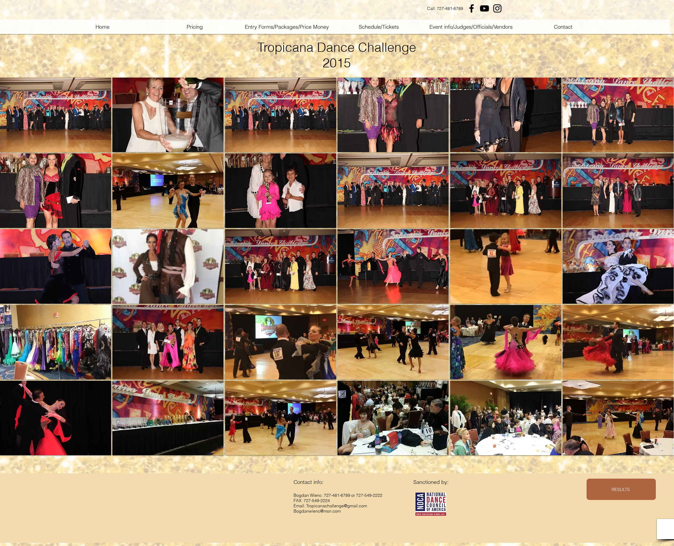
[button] (55, 115)
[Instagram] (497, 8)
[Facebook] (471, 8)
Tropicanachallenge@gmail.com (336, 505)
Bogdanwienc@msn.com (317, 511)
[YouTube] (484, 8)
